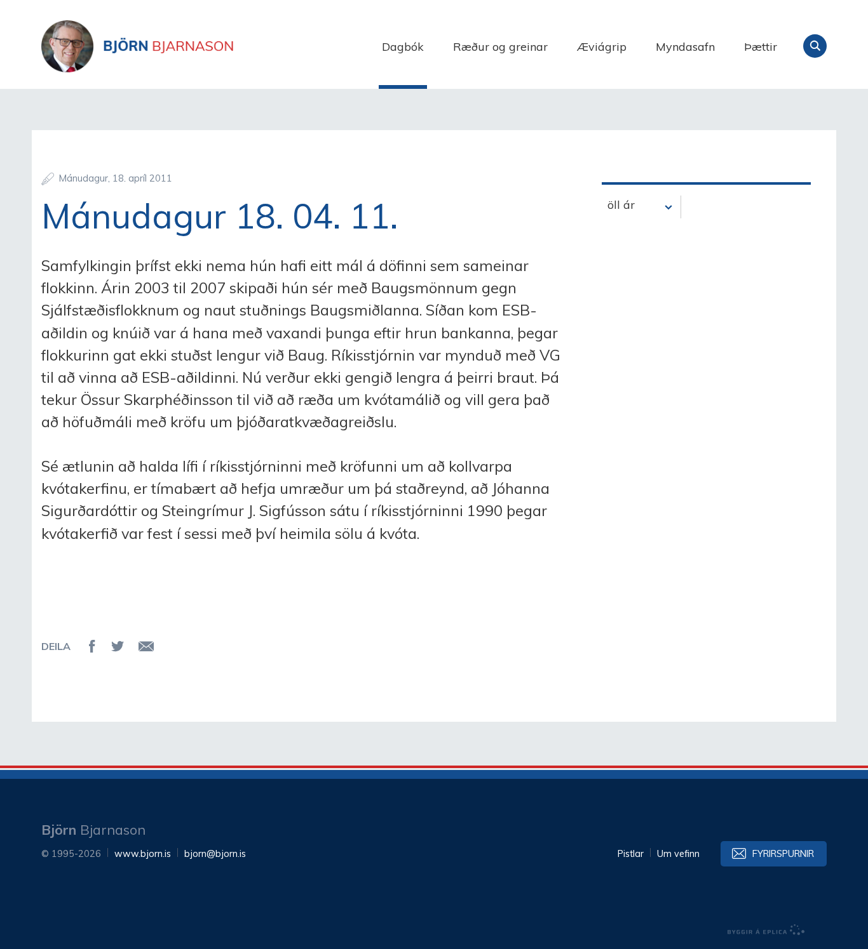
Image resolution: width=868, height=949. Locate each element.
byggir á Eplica (766, 930)
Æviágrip (602, 46)
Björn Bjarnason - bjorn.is (168, 46)
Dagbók (403, 46)
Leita (815, 46)
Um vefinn (678, 853)
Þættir (760, 46)
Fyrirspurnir (783, 853)
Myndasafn (685, 46)
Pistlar (631, 853)
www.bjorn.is (142, 853)
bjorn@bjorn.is (215, 853)
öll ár (621, 204)
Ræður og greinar (500, 46)
